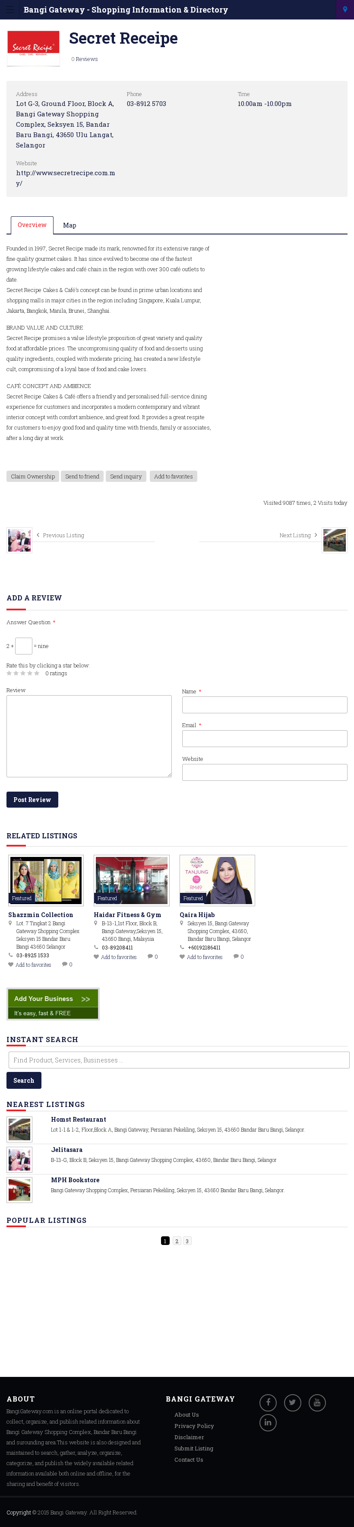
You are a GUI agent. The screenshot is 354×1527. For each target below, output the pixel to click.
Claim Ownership (33, 476)
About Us (186, 1414)
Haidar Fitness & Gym (127, 915)
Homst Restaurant (78, 1119)
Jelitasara (66, 1149)
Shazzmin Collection (40, 915)
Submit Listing (193, 1448)
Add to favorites (173, 476)
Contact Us (188, 1459)
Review (15, 690)
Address (27, 94)
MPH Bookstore (75, 1180)
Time (244, 94)
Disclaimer (189, 1437)
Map (69, 225)
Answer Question (31, 622)
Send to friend (82, 476)
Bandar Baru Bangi (345, 9)
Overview (32, 225)
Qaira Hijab (197, 915)
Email (192, 725)
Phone (134, 94)
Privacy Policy (194, 1426)
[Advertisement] (71, 1312)
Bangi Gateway (69, 1512)
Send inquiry (126, 476)
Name (192, 691)
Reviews (87, 59)
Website (26, 163)
